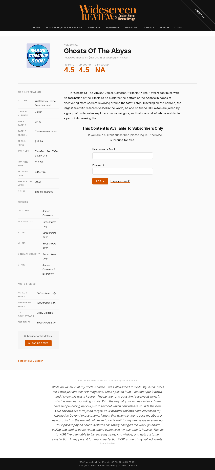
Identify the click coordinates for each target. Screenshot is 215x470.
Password (98, 165)
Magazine (131, 27)
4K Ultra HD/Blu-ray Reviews (64, 27)
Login (178, 27)
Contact (148, 27)
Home (36, 27)
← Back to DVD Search (30, 360)
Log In (100, 181)
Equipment (112, 27)
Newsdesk (94, 27)
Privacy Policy (110, 465)
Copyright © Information (89, 465)
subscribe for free (122, 140)
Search (164, 27)
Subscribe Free (38, 343)
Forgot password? (120, 181)
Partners (133, 465)
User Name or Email (103, 149)
